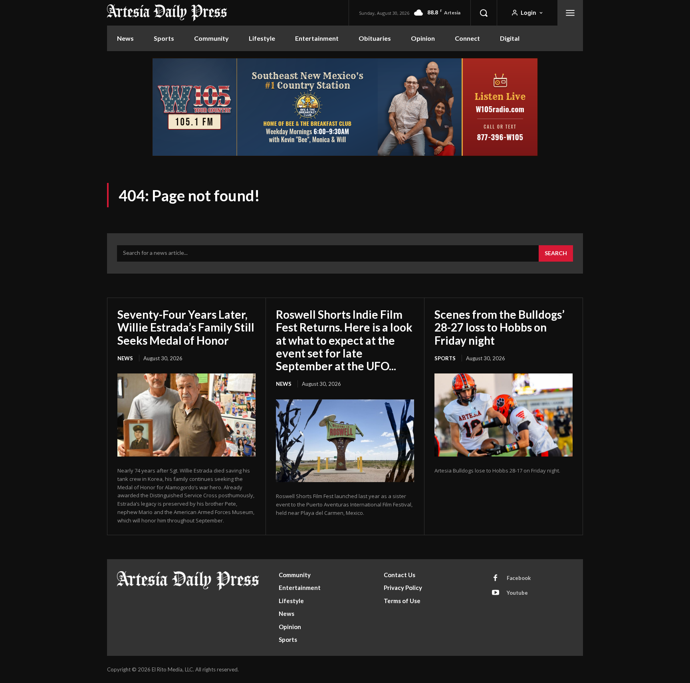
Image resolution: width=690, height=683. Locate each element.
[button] (483, 13)
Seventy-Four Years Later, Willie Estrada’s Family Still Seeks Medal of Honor (185, 327)
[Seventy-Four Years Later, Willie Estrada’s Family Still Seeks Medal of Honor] (186, 415)
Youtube (517, 593)
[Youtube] (495, 593)
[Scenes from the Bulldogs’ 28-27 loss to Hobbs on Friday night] (503, 415)
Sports (445, 358)
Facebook (519, 578)
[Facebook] (495, 578)
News (125, 358)
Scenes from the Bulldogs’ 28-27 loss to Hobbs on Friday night (499, 327)
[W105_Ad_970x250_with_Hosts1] (345, 154)
